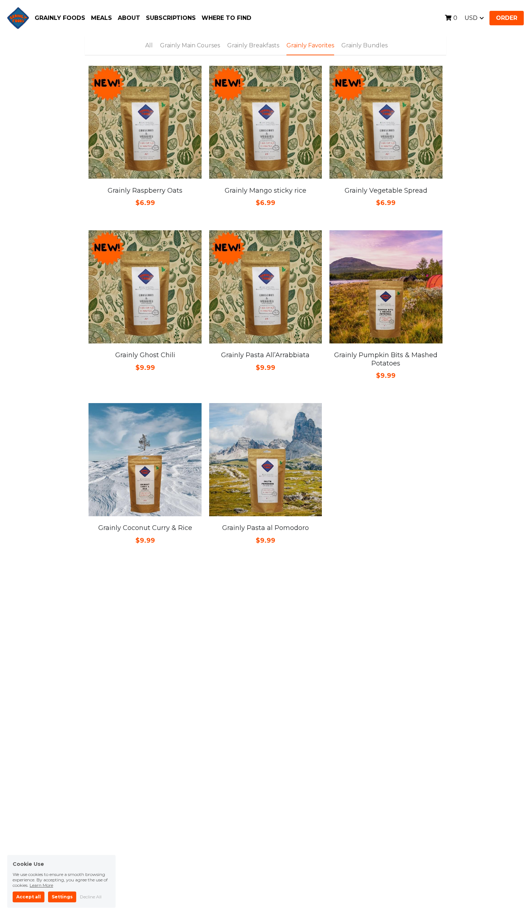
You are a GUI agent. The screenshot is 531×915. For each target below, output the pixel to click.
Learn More (41, 885)
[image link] (18, 17)
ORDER (506, 17)
